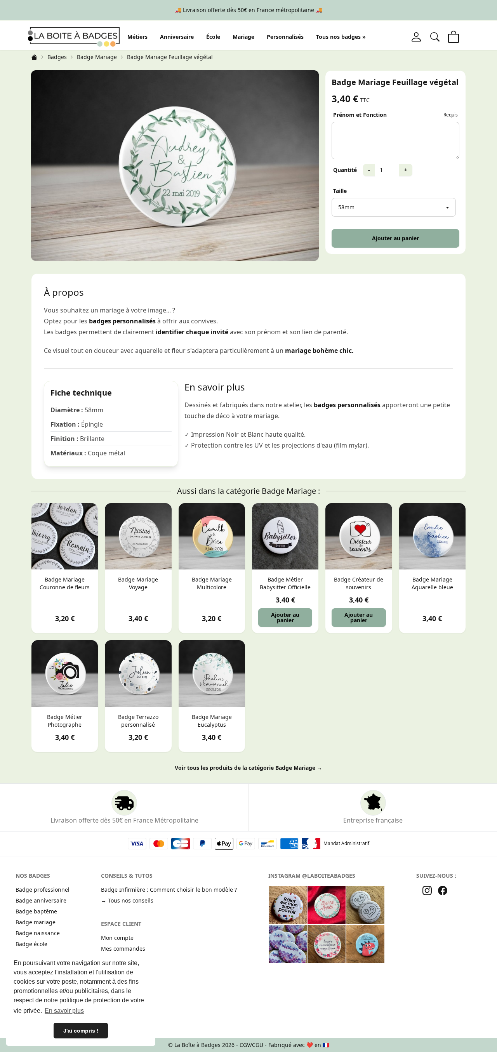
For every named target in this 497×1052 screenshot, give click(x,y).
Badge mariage (36, 922)
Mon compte (117, 937)
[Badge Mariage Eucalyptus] (212, 673)
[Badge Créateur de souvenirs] (358, 536)
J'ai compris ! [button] (81, 1031)
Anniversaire (177, 36)
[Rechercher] (435, 37)
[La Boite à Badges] (74, 36)
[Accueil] (34, 57)
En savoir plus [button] (64, 1010)
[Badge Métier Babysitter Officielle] (285, 536)
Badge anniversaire (41, 900)
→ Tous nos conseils (127, 900)
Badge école (31, 944)
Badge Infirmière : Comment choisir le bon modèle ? (169, 889)
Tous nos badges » (341, 36)
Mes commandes (123, 948)
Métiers (137, 36)
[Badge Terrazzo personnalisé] (138, 673)
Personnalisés (285, 36)
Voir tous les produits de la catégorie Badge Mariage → (248, 767)
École (213, 36)
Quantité (345, 170)
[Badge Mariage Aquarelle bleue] (432, 536)
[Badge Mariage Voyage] (138, 536)
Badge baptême (36, 911)
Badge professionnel (43, 889)
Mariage (243, 36)
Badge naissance (38, 933)
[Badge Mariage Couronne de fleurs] (64, 536)
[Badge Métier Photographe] (64, 673)
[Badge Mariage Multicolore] (212, 536)
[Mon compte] (416, 37)
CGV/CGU (251, 1045)
